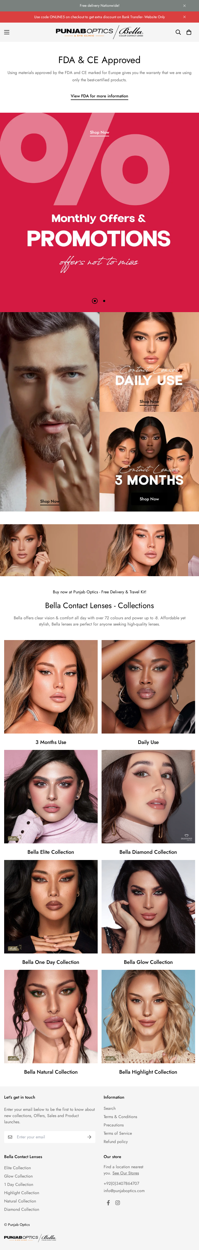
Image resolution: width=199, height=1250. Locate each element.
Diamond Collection (21, 1209)
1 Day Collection (18, 1184)
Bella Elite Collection (50, 852)
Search (110, 1108)
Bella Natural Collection (51, 1072)
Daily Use (148, 742)
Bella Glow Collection (148, 962)
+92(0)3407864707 (121, 1183)
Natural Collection (20, 1201)
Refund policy (116, 1142)
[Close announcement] (184, 6)
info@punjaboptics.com (124, 1191)
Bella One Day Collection (50, 962)
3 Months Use (50, 742)
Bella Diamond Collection (148, 852)
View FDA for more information (99, 96)
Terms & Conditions (120, 1117)
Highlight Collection (21, 1193)
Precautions (114, 1125)
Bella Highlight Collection (148, 1072)
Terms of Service (118, 1133)
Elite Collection (17, 1168)
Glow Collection (18, 1176)
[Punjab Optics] (99, 32)
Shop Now (49, 501)
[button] (189, 32)
